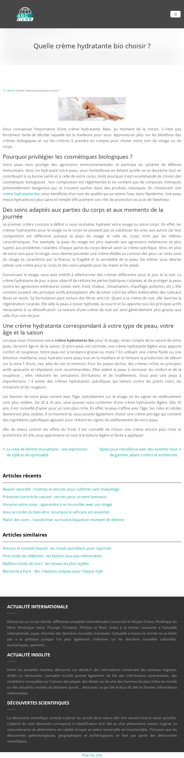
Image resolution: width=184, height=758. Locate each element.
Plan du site (92, 755)
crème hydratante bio (21, 193)
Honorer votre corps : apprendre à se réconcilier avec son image (57, 504)
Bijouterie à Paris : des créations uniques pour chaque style (53, 571)
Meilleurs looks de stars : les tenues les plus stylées (46, 563)
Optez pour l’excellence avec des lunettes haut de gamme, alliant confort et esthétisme (138, 452)
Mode (10, 90)
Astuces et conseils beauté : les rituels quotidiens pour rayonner (57, 548)
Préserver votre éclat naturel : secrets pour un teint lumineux (54, 496)
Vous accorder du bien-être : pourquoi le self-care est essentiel (56, 512)
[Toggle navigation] (175, 14)
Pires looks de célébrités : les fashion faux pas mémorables (52, 555)
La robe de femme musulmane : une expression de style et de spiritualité (47, 452)
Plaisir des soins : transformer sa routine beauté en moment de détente (63, 519)
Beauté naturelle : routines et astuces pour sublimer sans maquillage (61, 489)
